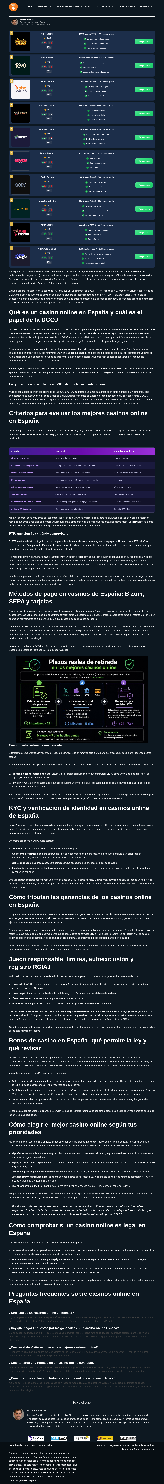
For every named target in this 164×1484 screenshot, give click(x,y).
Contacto (100, 1445)
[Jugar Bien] (82, 1438)
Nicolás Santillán (27, 20)
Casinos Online (44, 1445)
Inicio (30, 7)
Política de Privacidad (143, 1445)
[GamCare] (36, 1438)
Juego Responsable (118, 1445)
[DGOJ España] (105, 1438)
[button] (53, 6)
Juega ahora (144, 42)
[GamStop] (59, 1438)
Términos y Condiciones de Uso (138, 1449)
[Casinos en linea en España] (14, 6)
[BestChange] (128, 1438)
